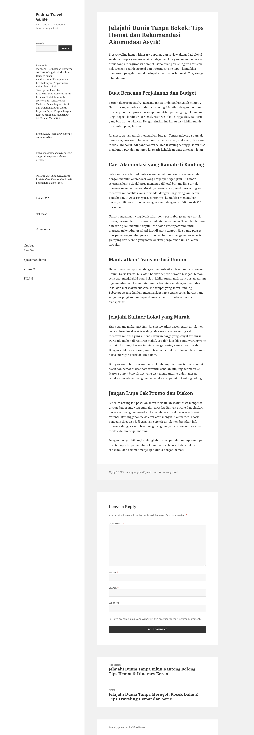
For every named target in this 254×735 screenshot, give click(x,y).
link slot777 (42, 198)
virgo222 (30, 269)
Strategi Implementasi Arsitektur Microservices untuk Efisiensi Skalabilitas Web (53, 93)
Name (113, 572)
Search (40, 43)
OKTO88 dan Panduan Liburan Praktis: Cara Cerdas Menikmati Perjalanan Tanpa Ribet (54, 179)
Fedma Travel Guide (49, 17)
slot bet (29, 246)
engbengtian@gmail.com (143, 472)
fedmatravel (192, 369)
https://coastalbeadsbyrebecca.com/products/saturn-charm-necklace (54, 156)
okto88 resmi (43, 229)
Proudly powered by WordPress (127, 727)
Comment (116, 523)
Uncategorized (170, 472)
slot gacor (41, 214)
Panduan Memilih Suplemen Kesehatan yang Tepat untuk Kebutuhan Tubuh (52, 83)
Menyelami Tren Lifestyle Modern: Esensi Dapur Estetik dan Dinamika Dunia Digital (52, 104)
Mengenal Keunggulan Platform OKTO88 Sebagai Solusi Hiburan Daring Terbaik (54, 72)
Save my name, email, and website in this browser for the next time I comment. (157, 618)
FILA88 (29, 278)
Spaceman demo (35, 260)
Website (114, 603)
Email (114, 587)
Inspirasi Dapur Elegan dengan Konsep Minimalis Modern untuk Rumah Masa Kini (53, 115)
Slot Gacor (31, 250)
